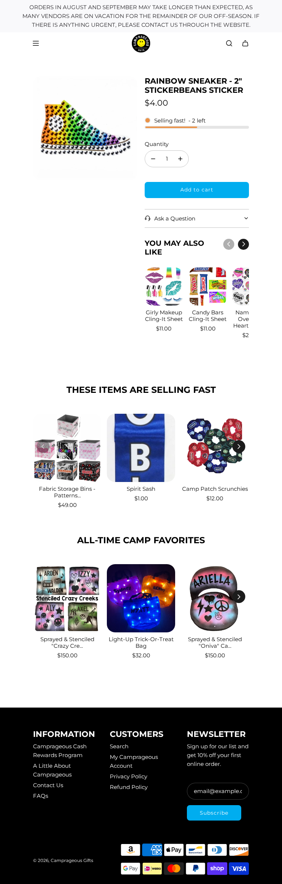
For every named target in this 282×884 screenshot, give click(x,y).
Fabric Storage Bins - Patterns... (67, 492)
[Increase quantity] (180, 159)
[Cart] (245, 43)
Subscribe (214, 813)
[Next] (243, 244)
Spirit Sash (141, 488)
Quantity (157, 143)
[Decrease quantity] (153, 159)
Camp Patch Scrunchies (215, 488)
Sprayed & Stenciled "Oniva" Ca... (215, 642)
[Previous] (228, 244)
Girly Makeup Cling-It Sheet (164, 315)
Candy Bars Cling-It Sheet (208, 315)
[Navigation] (36, 43)
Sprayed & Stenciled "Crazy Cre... (67, 642)
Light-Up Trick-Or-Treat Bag (141, 642)
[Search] (229, 43)
